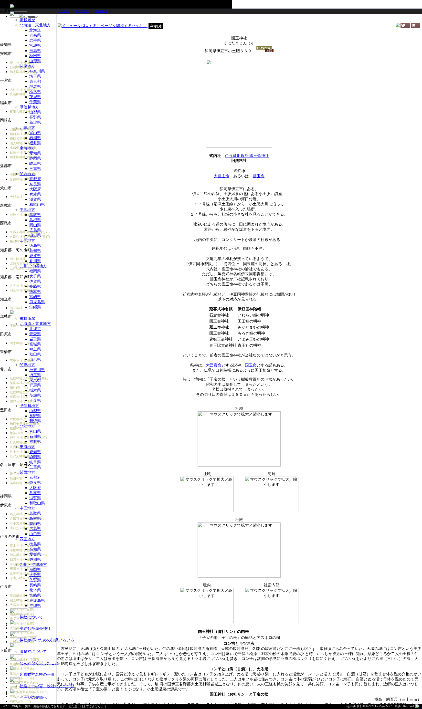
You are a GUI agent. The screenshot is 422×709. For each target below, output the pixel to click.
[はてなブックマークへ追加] (415, 26)
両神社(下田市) (20, 701)
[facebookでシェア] (398, 25)
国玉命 (251, 365)
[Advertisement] (239, 18)
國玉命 (258, 176)
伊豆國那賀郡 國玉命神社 (247, 156)
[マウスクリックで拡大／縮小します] (239, 439)
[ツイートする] (405, 26)
